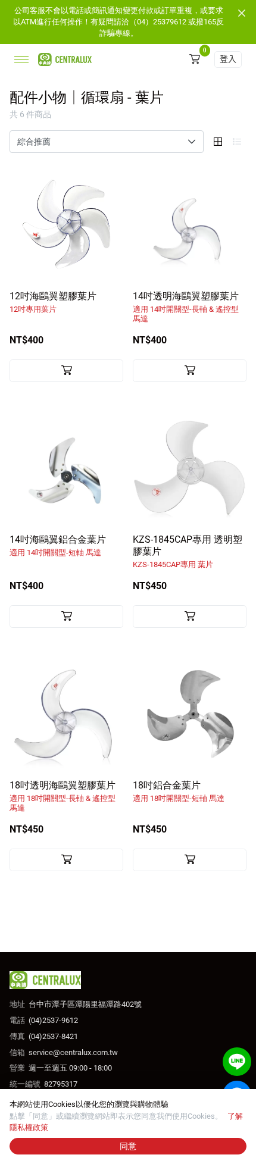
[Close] (241, 13)
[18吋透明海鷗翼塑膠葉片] (66, 713)
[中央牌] (62, 59)
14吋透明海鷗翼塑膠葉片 (186, 306)
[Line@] (237, 1061)
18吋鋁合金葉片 (178, 791)
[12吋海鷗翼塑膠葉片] (66, 224)
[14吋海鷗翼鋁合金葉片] (66, 467)
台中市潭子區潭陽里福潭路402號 (85, 1004)
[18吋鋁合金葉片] (189, 713)
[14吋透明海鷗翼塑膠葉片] (189, 224)
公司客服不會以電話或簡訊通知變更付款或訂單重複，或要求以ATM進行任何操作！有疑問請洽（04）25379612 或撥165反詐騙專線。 (118, 21)
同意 (128, 1146)
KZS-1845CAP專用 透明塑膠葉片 (187, 551)
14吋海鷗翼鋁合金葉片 (58, 545)
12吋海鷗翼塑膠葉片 (53, 302)
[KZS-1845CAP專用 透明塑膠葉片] (189, 467)
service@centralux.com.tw (73, 1052)
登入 (228, 59)
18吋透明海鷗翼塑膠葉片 (62, 796)
